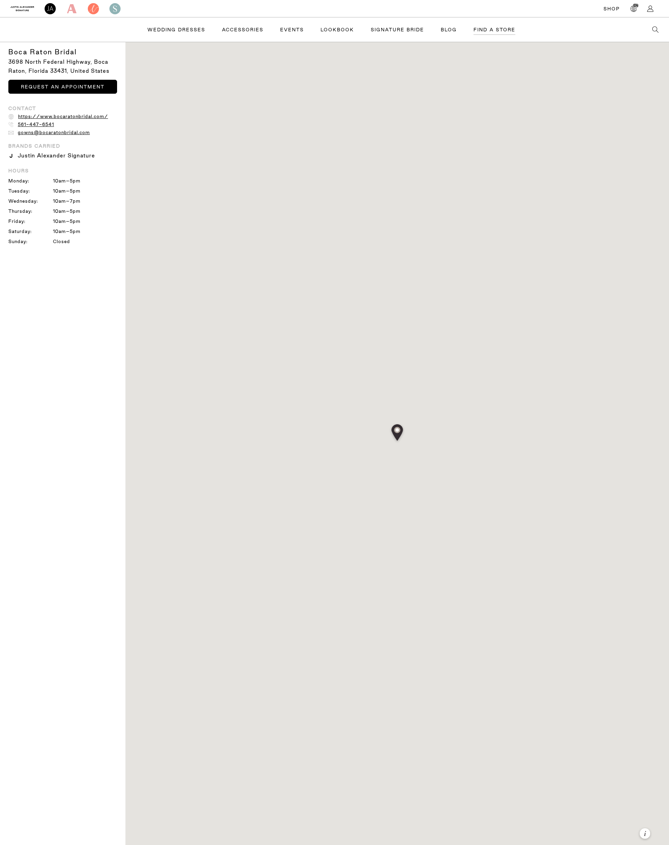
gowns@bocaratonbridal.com (54, 132)
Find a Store (494, 29)
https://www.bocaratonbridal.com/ (63, 116)
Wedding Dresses (176, 29)
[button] (397, 433)
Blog (449, 29)
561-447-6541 (36, 124)
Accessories (242, 29)
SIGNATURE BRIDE (397, 29)
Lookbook (337, 29)
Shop (611, 8)
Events (292, 29)
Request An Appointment (63, 86)
